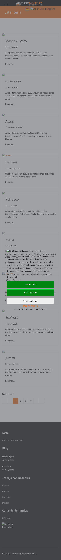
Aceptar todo (30, 284)
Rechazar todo (30, 293)
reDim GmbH (41, 309)
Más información (30, 306)
